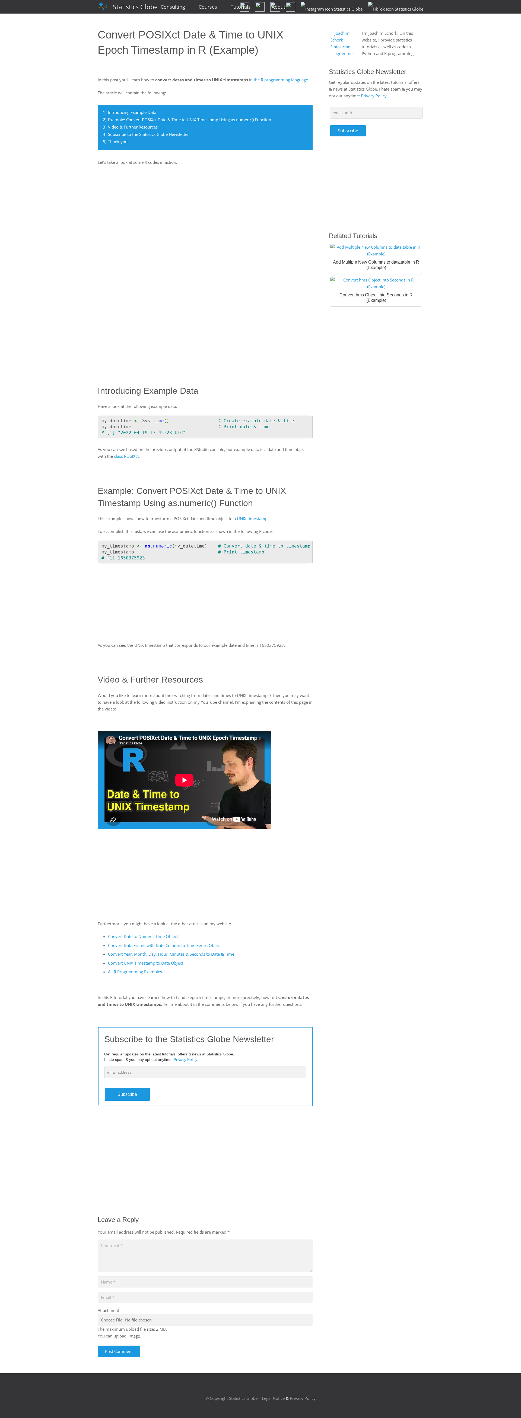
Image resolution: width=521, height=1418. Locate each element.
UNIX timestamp (252, 518)
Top (508, 1405)
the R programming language (281, 79)
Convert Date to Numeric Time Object (143, 936)
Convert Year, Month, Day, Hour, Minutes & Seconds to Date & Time (171, 954)
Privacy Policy (374, 95)
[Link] (102, 7)
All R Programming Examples (135, 971)
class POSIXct (126, 456)
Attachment (108, 1310)
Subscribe (127, 1094)
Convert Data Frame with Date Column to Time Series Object (164, 945)
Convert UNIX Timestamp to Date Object (145, 963)
